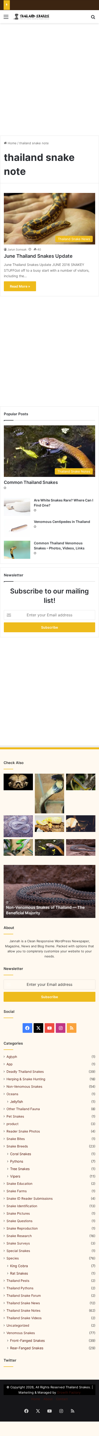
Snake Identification (21, 1206)
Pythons (16, 1161)
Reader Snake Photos (23, 1131)
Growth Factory (68, 1392)
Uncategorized (17, 1325)
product (12, 1124)
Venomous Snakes (20, 1333)
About (48, 1399)
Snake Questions (19, 1221)
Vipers (15, 1176)
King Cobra (19, 1266)
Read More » (20, 286)
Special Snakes (18, 1251)
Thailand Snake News (23, 1303)
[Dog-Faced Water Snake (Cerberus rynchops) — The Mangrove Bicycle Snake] (18, 826)
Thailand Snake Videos (24, 1318)
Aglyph (11, 1057)
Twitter (10, 1360)
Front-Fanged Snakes (27, 1340)
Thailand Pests (17, 1281)
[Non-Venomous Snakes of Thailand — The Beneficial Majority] (49, 891)
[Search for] (93, 18)
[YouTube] (49, 1028)
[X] (38, 1028)
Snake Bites (15, 1139)
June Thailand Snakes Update (38, 256)
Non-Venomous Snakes (24, 1086)
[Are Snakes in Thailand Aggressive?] (18, 782)
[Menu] (6, 18)
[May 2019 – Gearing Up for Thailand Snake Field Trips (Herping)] (80, 782)
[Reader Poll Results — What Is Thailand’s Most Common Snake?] (49, 793)
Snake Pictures (18, 1213)
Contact (62, 1399)
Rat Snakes (19, 1273)
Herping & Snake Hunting (25, 1079)
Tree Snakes (20, 1169)
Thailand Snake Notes (23, 1310)
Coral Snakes (20, 1154)
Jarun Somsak (17, 249)
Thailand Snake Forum (23, 1296)
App (9, 1064)
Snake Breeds (17, 1146)
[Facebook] (27, 1028)
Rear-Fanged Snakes (26, 1348)
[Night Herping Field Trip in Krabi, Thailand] (80, 823)
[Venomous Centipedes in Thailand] (17, 528)
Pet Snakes (15, 1116)
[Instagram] (60, 1028)
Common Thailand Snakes (31, 482)
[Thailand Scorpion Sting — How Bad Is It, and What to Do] (80, 847)
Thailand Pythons (19, 1288)
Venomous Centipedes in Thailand (62, 522)
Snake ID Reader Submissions (29, 1198)
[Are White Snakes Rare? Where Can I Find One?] (17, 507)
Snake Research (19, 1236)
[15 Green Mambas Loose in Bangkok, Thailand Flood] (18, 847)
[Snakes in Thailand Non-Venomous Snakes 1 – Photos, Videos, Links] (49, 823)
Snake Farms (16, 1191)
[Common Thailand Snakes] (49, 847)
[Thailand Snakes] (31, 16)
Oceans (12, 1094)
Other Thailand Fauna (23, 1109)
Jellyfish (16, 1102)
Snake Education (19, 1184)
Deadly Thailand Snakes (25, 1072)
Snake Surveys (18, 1243)
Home (12, 143)
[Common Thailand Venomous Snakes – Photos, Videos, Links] (17, 550)
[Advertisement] (49, 77)
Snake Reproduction (22, 1228)
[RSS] (71, 1028)
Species (12, 1258)
